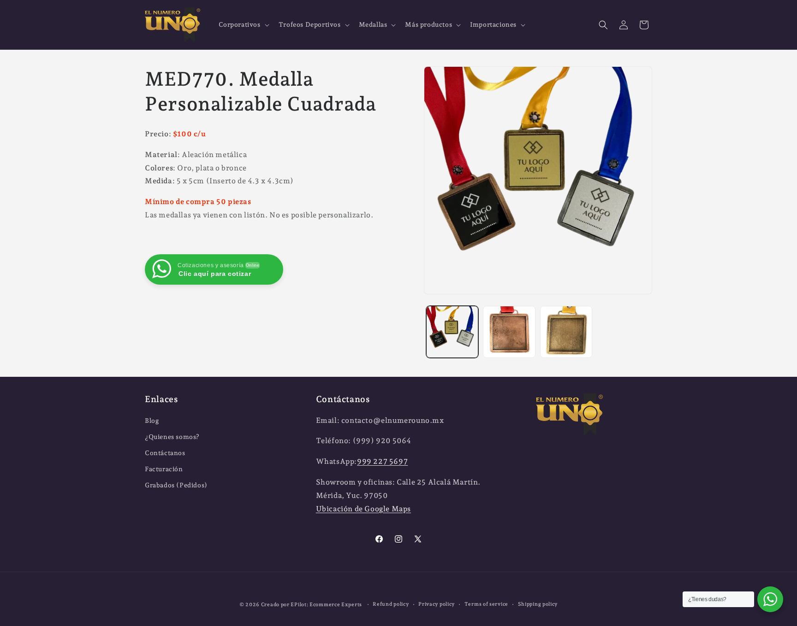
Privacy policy (436, 604)
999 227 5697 (382, 461)
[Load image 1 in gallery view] (452, 332)
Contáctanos (165, 452)
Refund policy (391, 604)
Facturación (164, 469)
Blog (152, 420)
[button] (243, 24)
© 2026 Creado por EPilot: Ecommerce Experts (301, 605)
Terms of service (486, 604)
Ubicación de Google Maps (363, 508)
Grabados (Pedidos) (176, 485)
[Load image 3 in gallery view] (566, 332)
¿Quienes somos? (172, 436)
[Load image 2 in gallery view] (509, 332)
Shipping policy (538, 604)
